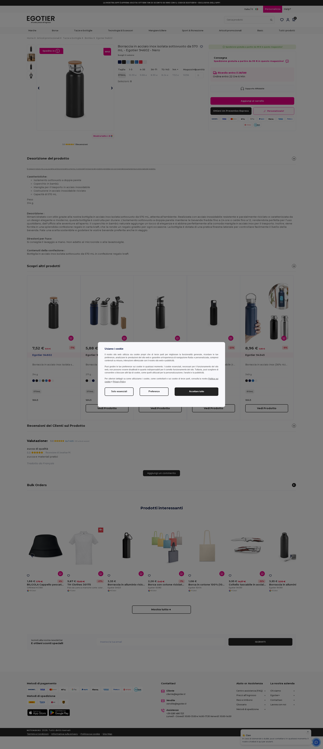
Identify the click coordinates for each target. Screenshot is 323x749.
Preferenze (154, 391)
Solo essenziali (119, 391)
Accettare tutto (196, 391)
